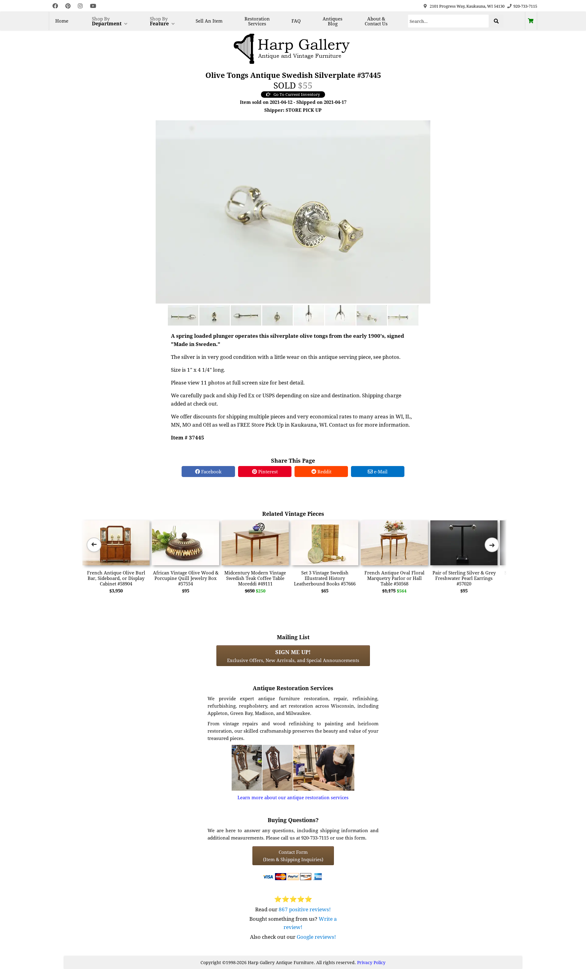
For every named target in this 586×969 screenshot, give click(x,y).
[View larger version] (293, 211)
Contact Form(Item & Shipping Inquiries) (293, 855)
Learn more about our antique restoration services (293, 797)
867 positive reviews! (305, 909)
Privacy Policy (371, 962)
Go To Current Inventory (296, 94)
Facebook (211, 471)
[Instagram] (80, 6)
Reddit (323, 471)
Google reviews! (316, 936)
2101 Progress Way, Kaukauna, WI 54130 (467, 6)
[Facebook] (55, 6)
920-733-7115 (525, 6)
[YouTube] (93, 6)
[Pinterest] (68, 6)
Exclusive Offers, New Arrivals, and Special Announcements (293, 655)
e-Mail (380, 471)
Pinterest (267, 471)
